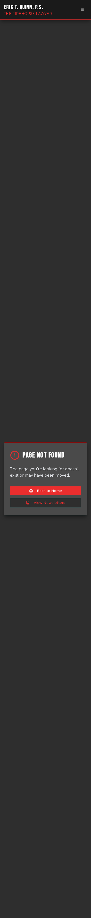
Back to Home (49, 491)
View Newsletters (49, 503)
